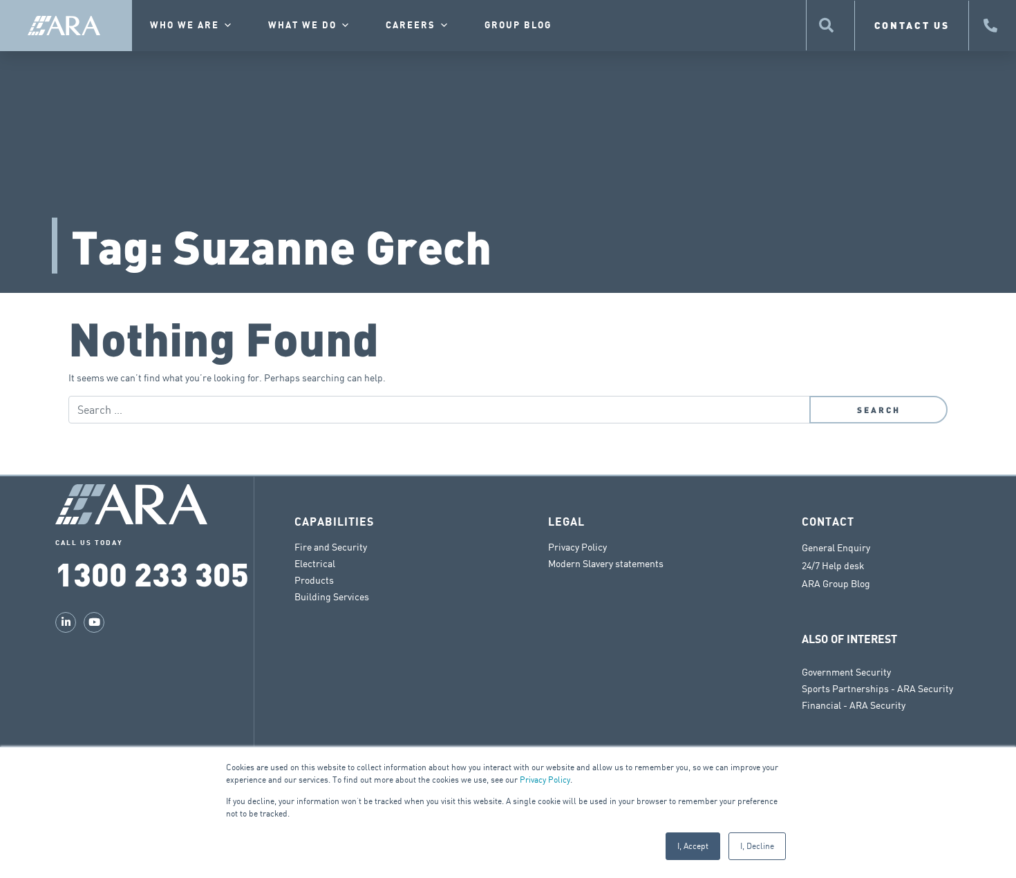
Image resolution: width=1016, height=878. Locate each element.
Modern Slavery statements (606, 563)
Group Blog (518, 25)
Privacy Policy (545, 779)
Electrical (314, 563)
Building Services (331, 596)
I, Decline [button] (757, 846)
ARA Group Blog (836, 583)
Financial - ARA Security (853, 705)
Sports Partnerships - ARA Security (877, 688)
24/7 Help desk (833, 565)
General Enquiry (836, 547)
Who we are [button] (184, 25)
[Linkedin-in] (65, 622)
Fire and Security (330, 547)
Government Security (846, 672)
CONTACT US (912, 25)
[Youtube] (94, 622)
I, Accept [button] (692, 846)
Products (314, 580)
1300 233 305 (152, 573)
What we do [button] (302, 25)
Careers (410, 25)
